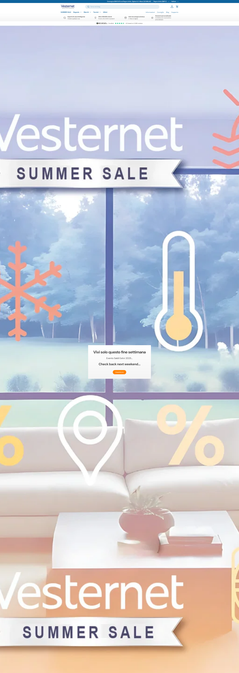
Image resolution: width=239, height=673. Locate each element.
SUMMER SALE (66, 12)
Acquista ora (119, 372)
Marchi (86, 12)
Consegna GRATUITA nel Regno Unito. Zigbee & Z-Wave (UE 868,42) (129, 1)
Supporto (174, 12)
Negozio (76, 12)
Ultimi (105, 12)
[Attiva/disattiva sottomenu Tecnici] (100, 12)
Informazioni (150, 12)
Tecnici (96, 12)
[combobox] (122, 7)
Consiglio (160, 12)
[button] (177, 7)
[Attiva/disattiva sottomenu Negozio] (81, 12)
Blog (167, 12)
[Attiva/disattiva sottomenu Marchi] (90, 12)
